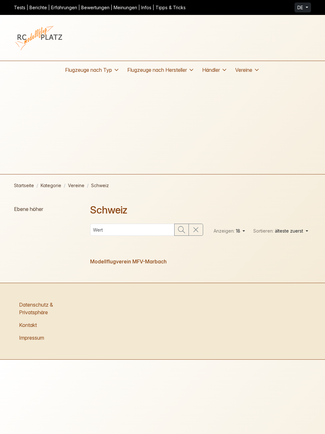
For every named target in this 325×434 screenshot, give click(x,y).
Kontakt (28, 325)
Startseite (24, 185)
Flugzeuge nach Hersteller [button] (157, 70)
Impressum (31, 338)
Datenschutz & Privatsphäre (36, 308)
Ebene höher (28, 209)
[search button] (181, 230)
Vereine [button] (243, 70)
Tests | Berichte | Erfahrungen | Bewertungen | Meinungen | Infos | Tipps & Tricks (100, 7)
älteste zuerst (278, 231)
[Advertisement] (162, 126)
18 (228, 231)
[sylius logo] (39, 38)
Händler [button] (211, 70)
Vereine (76, 185)
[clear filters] (196, 230)
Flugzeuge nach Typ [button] (88, 70)
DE (300, 7)
